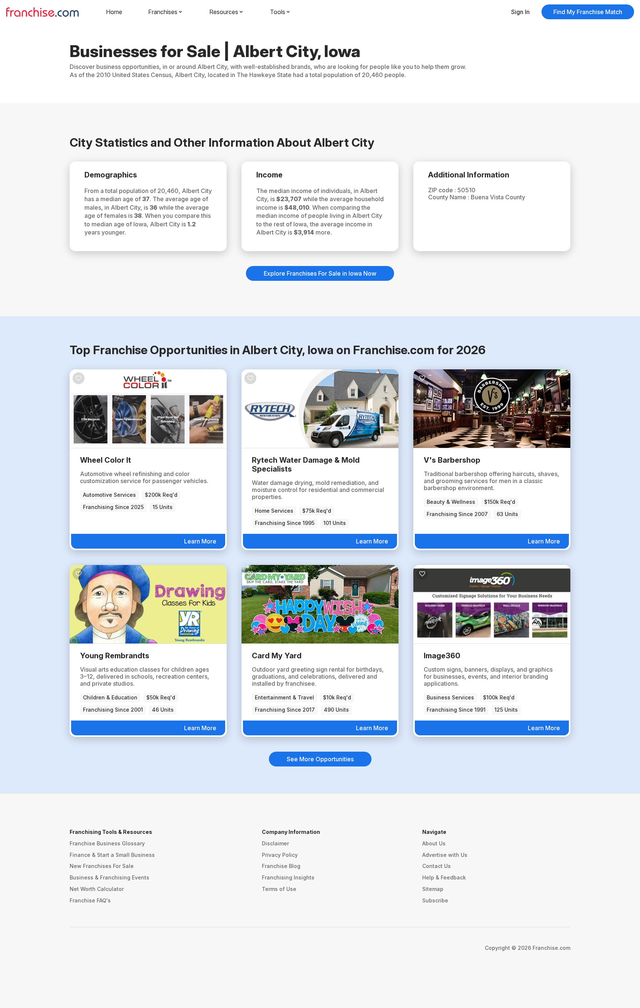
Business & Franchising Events (109, 877)
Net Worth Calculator (97, 889)
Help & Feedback (444, 877)
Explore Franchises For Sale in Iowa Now (320, 273)
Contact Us (436, 866)
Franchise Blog (281, 866)
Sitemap (432, 889)
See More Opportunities (320, 759)
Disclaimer (275, 843)
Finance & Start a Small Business (112, 855)
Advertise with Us (444, 855)
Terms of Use (279, 889)
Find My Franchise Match (587, 12)
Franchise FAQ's (90, 900)
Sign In (520, 12)
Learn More (200, 541)
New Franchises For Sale (102, 866)
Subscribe (435, 900)
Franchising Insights (288, 877)
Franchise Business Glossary (107, 843)
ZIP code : (442, 190)
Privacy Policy (280, 855)
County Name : (449, 197)
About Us (434, 843)
